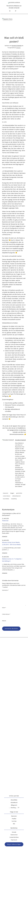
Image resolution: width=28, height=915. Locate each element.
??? (18, 807)
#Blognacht (14, 805)
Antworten (4, 536)
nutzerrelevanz (6, 496)
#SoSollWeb (14, 800)
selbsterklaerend (16, 496)
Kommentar (5, 590)
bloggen (12, 493)
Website (4, 620)
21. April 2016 (5, 518)
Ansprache (5, 493)
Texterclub (5, 520)
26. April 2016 (5, 556)
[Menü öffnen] (10, 11)
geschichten (19, 493)
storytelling (14, 498)
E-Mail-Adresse (6, 614)
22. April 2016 (5, 540)
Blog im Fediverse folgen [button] (14, 844)
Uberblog (13, 807)
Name (4, 607)
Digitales (18, 47)
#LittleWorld (14, 802)
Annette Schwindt (16, 45)
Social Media (6, 498)
